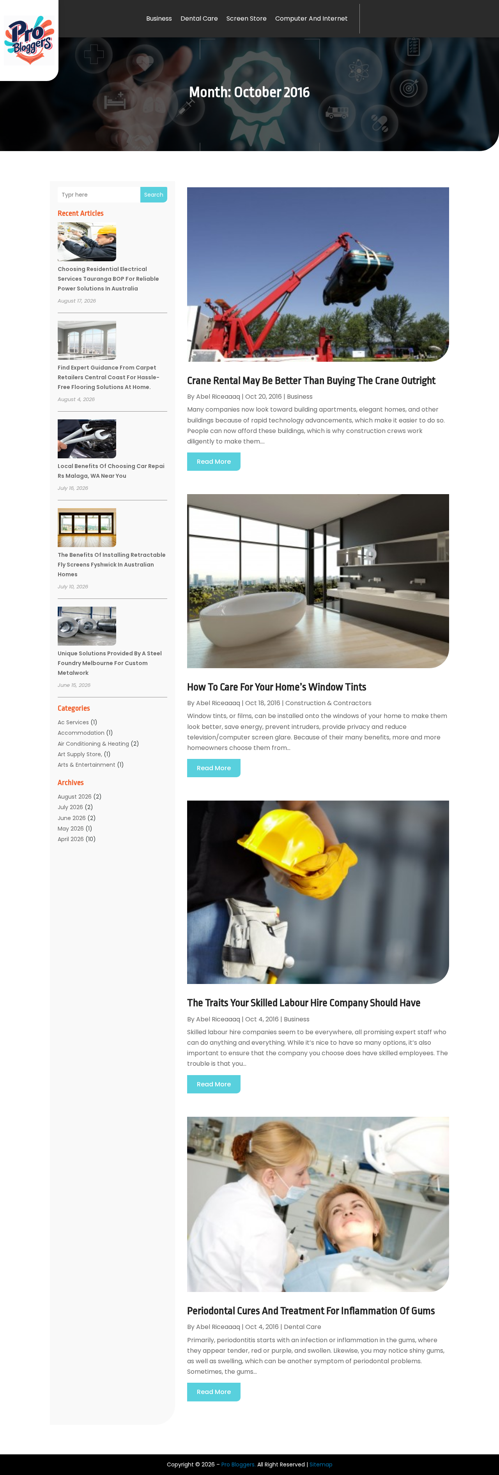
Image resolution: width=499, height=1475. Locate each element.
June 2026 (72, 818)
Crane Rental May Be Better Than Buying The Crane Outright (311, 380)
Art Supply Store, (80, 754)
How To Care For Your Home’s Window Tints (276, 687)
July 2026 (70, 807)
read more (214, 461)
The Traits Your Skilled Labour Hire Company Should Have (304, 1003)
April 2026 (71, 839)
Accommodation (81, 733)
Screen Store (246, 18)
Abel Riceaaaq (218, 396)
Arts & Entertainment (86, 765)
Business (159, 18)
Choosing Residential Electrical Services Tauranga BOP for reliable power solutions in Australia (108, 278)
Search (153, 195)
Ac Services (73, 722)
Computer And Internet (311, 18)
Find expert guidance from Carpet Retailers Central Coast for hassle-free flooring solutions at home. (108, 377)
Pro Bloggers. (238, 1464)
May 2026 (71, 829)
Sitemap (321, 1464)
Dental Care (199, 18)
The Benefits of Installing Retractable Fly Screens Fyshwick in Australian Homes (112, 564)
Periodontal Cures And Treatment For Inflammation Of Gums (311, 1311)
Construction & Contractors (328, 703)
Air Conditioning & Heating (93, 744)
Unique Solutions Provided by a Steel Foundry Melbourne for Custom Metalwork (110, 663)
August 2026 (75, 797)
